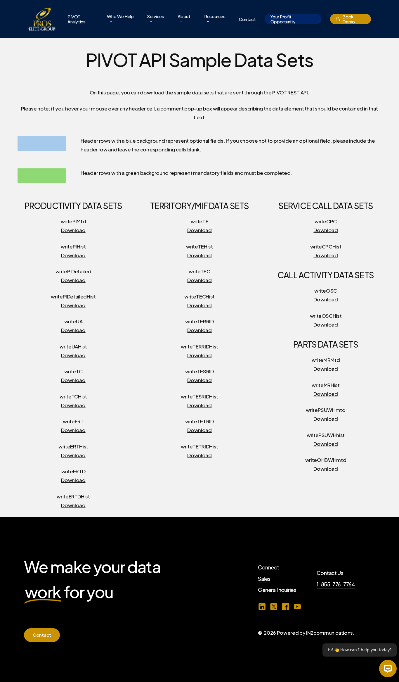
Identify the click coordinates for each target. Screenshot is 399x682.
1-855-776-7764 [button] (336, 584)
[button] (42, 635)
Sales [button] (264, 579)
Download (73, 230)
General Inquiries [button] (277, 590)
